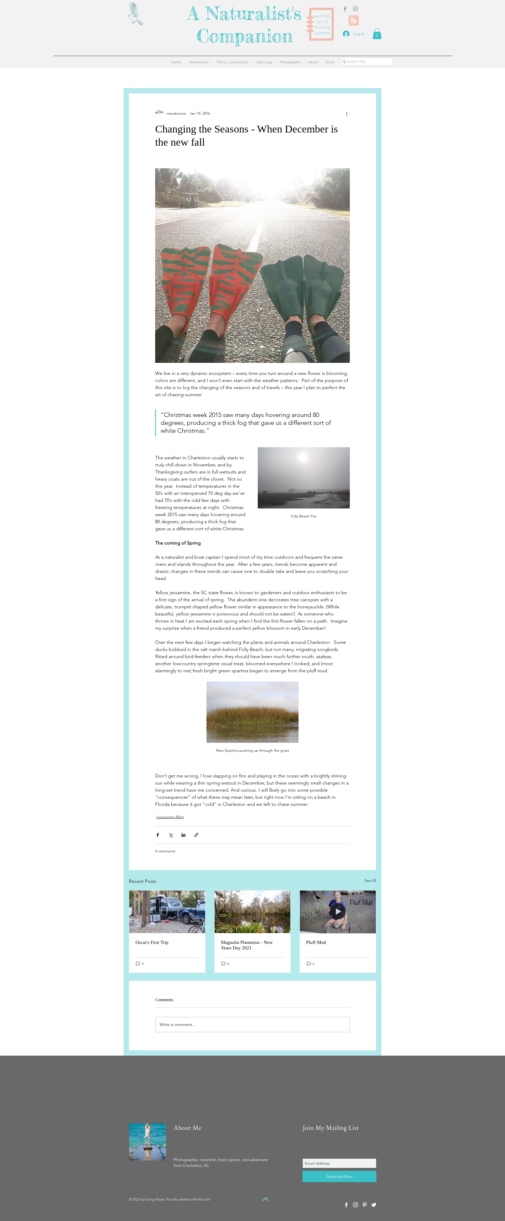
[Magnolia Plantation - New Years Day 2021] (253, 912)
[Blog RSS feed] (354, 20)
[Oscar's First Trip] (167, 912)
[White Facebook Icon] (346, 1205)
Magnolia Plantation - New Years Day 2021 (247, 945)
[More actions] (347, 113)
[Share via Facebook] (157, 834)
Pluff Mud (316, 942)
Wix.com (204, 1199)
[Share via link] (196, 834)
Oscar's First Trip (151, 942)
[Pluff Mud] (338, 912)
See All (370, 880)
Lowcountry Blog (170, 817)
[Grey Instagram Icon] (355, 9)
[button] (377, 33)
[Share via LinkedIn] (183, 834)
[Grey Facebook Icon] (345, 9)
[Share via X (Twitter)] (170, 834)
